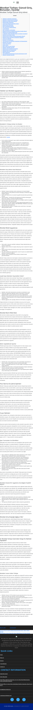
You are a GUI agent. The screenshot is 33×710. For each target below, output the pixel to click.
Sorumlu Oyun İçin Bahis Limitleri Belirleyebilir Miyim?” (14, 36)
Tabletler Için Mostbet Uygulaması (10, 18)
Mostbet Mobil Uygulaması (8, 22)
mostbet (8, 137)
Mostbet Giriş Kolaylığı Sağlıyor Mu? (10, 32)
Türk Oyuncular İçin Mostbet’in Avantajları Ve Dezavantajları (15, 41)
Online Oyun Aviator (7, 43)
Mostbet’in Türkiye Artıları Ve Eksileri (10, 20)
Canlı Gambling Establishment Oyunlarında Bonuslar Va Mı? (15, 53)
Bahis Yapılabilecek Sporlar (8, 26)
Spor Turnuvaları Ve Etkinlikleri (9, 30)
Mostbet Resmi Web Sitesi (8, 25)
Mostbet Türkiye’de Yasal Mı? (8, 47)
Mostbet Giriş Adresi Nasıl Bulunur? (10, 21)
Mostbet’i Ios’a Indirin (7, 42)
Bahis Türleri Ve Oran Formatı (9, 46)
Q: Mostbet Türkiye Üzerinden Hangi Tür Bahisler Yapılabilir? (15, 33)
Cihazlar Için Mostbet (7, 38)
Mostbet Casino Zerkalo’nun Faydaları (10, 48)
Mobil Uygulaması (6, 52)
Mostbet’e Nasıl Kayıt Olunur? (9, 51)
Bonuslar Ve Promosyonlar (8, 40)
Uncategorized (13, 627)
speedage (8, 627)
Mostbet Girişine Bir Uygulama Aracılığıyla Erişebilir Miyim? (15, 31)
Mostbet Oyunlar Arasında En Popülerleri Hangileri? (13, 37)
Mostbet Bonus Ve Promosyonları (9, 50)
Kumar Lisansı (5, 45)
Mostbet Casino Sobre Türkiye (9, 35)
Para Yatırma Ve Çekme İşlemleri (9, 27)
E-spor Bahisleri (6, 28)
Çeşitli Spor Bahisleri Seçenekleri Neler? (11, 23)
